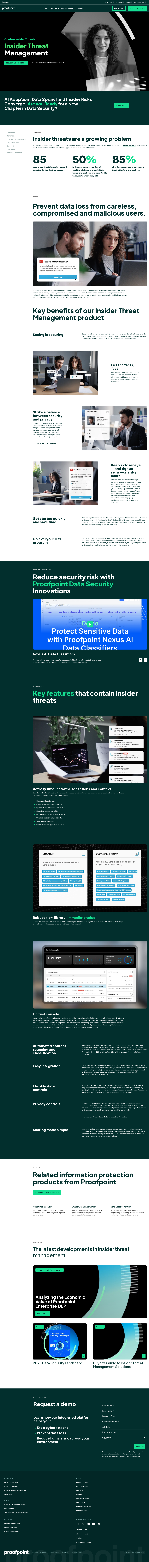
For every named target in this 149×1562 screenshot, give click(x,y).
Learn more (120, 105)
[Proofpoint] (10, 8)
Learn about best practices (45, 444)
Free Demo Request (83, 1542)
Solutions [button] (59, 8)
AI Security (8, 1494)
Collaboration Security (12, 1486)
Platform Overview (11, 1482)
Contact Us (80, 1538)
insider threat (45, 924)
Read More (41, 1313)
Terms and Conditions (38, 1552)
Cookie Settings (76, 1552)
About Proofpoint (82, 1482)
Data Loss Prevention (121, 1206)
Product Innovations (16, 139)
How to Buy (80, 1490)
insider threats (129, 145)
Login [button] (128, 2)
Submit (138, 1446)
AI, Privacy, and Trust (83, 1506)
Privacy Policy (128, 1452)
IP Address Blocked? (11, 1531)
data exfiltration (124, 480)
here (138, 1456)
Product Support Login (12, 1523)
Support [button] (119, 2)
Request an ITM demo (15, 63)
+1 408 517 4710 (81, 1530)
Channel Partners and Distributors (16, 1504)
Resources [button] (69, 8)
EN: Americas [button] (139, 2)
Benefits (11, 136)
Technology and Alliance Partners (16, 1512)
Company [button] (79, 8)
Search (6, 2)
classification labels (90, 1047)
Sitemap (65, 1552)
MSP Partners (9, 1508)
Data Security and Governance (15, 1490)
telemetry (43, 1018)
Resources (12, 149)
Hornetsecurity (81, 1510)
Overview (11, 132)
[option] (90, 632)
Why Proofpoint (82, 1486)
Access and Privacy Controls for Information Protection (105, 1117)
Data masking (125, 1108)
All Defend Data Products (46, 1192)
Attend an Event (82, 1534)
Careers (79, 1494)
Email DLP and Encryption (84, 1206)
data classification (93, 1050)
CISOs (35, 148)
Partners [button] (108, 2)
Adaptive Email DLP (42, 1206)
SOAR (128, 1068)
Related (10, 146)
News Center (81, 1502)
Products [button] (49, 8)
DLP (119, 1052)
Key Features (13, 142)
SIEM (119, 1068)
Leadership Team (82, 1498)
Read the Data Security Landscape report (48, 63)
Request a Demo (14, 153)
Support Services (10, 1527)
